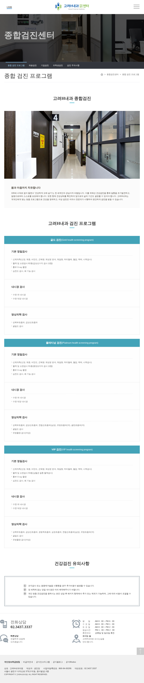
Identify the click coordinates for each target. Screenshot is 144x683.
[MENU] (137, 7)
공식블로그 (58, 662)
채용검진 (33, 65)
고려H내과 (72, 6)
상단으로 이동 (140, 651)
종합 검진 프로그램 (16, 65)
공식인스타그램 (43, 662)
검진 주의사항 (73, 65)
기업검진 (45, 65)
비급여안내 (28, 662)
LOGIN (9, 7)
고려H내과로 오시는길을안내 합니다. (93, 639)
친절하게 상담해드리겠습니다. (18, 639)
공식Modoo (71, 662)
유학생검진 (58, 65)
